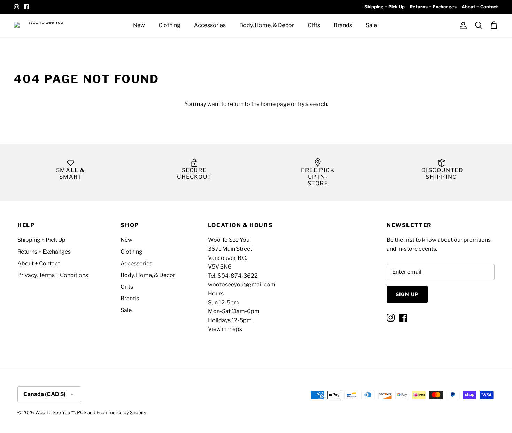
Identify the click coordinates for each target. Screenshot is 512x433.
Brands (343, 25)
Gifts (314, 25)
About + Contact (479, 6)
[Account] (461, 25)
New (139, 25)
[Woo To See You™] (45, 25)
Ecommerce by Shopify (121, 412)
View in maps (225, 329)
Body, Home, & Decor (266, 25)
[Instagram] (16, 6)
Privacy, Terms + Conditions (52, 275)
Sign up (407, 294)
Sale (371, 25)
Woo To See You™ (55, 412)
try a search (312, 104)
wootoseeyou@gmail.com (242, 284)
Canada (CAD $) (44, 394)
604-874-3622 (237, 275)
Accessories (210, 25)
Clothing (169, 25)
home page (275, 104)
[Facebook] (26, 6)
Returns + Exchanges (433, 6)
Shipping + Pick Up (384, 6)
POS (81, 412)
